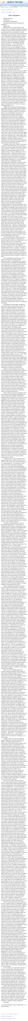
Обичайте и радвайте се (7, 9)
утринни (16, 7)
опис (14, 12)
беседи (11, 7)
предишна (9, 12)
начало (2, 7)
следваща (3, 12)
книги (6, 7)
